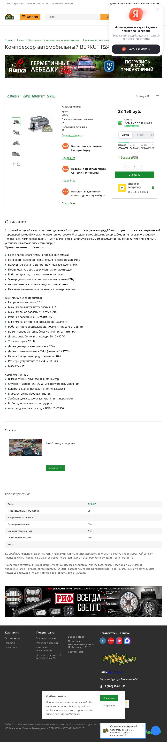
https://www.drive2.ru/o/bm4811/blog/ (111, 640)
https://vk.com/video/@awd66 (119, 640)
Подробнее (68, 157)
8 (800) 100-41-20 (115, 686)
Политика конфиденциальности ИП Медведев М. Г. (81, 644)
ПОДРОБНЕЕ (55, 468)
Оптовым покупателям (44, 649)
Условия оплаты (46, 638)
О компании (12, 638)
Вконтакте (102, 640)
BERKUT (65, 114)
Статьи (51, 95)
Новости (10, 642)
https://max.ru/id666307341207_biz (127, 640)
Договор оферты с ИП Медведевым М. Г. (49, 656)
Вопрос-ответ (76, 636)
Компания (12, 632)
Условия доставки (47, 642)
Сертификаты (76, 651)
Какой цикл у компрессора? (61, 443)
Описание (13, 95)
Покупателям (45, 632)
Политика (11, 647)
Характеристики (33, 95)
